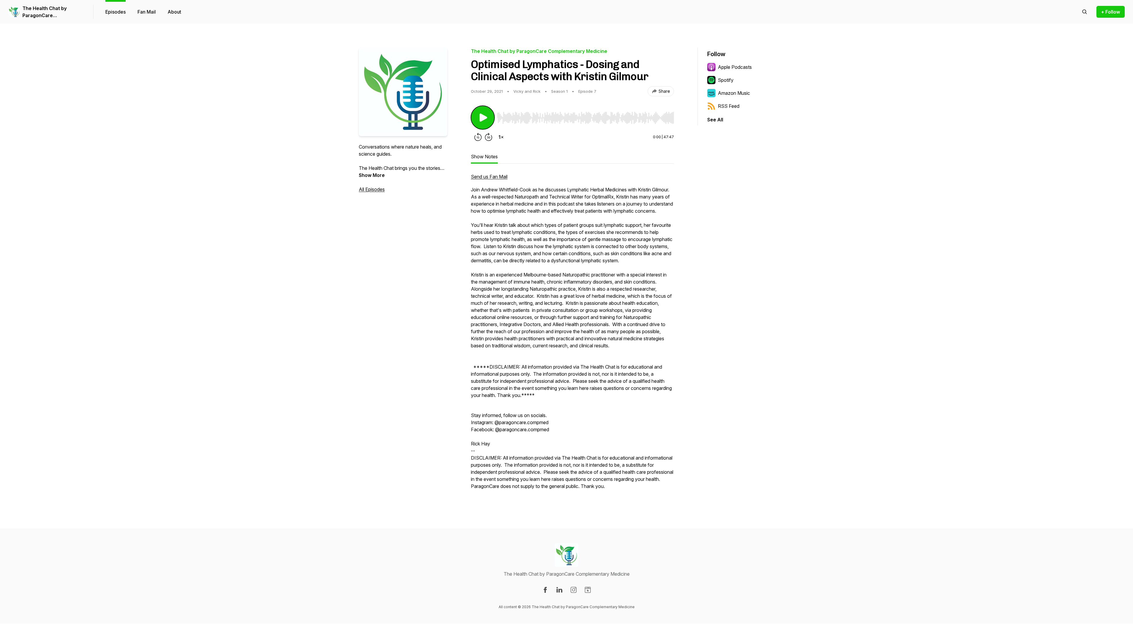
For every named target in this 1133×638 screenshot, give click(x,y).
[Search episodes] (1084, 11)
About (174, 12)
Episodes (115, 12)
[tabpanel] (572, 334)
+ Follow (1110, 12)
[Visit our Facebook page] (545, 590)
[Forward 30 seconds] (488, 137)
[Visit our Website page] (588, 590)
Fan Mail (146, 12)
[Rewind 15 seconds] (478, 137)
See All (715, 120)
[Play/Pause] (483, 117)
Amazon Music (734, 93)
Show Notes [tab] (484, 157)
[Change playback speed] (501, 137)
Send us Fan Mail (489, 177)
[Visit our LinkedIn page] (559, 590)
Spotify (725, 80)
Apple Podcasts (735, 67)
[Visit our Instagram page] (574, 590)
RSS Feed (728, 106)
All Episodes (372, 189)
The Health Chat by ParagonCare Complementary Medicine (52, 12)
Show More (372, 175)
